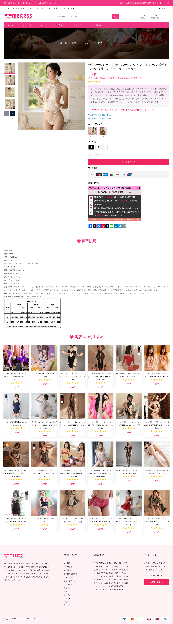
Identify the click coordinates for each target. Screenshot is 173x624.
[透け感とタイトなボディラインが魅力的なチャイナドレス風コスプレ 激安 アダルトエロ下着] (44, 406)
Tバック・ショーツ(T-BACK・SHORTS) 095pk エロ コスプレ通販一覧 (100, 520)
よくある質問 (69, 584)
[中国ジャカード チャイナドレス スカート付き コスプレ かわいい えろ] (72, 503)
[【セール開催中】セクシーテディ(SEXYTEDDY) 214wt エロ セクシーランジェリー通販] (100, 454)
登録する (67, 598)
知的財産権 (68, 570)
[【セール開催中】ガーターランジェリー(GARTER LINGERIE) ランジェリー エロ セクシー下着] (16, 454)
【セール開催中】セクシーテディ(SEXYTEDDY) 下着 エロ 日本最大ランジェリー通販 (100, 377)
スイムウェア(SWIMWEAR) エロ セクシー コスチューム (16, 423)
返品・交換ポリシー (71, 581)
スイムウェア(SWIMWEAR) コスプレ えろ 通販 (44, 375)
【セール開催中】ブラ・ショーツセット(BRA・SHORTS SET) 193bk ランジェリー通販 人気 (156, 425)
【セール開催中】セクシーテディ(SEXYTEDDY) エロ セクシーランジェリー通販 (156, 522)
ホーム (10, 25)
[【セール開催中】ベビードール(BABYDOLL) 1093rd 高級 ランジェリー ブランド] (128, 503)
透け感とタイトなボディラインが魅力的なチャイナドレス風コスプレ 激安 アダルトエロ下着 (44, 425)
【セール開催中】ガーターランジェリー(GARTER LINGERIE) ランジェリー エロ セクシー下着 (16, 473)
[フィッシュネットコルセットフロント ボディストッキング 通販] (128, 454)
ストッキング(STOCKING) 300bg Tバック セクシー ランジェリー (156, 472)
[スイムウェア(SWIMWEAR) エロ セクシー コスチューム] (16, 406)
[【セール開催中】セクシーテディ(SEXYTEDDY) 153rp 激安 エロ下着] (157, 358)
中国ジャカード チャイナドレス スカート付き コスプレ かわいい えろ (72, 520)
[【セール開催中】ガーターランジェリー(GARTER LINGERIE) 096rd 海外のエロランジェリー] (72, 454)
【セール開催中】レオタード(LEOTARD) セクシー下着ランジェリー (128, 375)
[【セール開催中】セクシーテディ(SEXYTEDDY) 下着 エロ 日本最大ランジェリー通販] (100, 358)
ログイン (67, 595)
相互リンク (68, 588)
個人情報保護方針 (70, 574)
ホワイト (103, 136)
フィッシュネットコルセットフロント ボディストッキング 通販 (128, 472)
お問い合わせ (164, 8)
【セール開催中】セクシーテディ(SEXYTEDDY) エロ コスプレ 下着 (128, 423)
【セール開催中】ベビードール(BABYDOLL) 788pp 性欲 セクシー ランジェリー (16, 377)
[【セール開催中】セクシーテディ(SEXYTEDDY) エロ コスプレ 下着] (128, 406)
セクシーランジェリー (31, 25)
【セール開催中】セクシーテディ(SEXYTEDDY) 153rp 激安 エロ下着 (156, 375)
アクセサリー (79, 25)
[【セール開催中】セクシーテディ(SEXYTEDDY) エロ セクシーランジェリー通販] (157, 503)
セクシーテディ (105, 43)
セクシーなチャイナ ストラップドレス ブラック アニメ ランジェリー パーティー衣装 (72, 377)
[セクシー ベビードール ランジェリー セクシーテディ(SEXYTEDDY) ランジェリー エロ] (72, 406)
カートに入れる (128, 162)
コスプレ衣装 (57, 25)
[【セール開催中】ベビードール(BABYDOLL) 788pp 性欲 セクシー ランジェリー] (16, 358)
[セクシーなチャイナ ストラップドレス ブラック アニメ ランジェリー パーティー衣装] (72, 358)
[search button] (115, 16)
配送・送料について (71, 577)
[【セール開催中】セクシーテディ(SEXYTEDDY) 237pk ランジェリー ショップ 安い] (100, 406)
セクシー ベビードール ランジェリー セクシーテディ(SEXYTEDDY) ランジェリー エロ (72, 425)
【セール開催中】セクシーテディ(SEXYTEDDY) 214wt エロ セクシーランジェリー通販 (100, 473)
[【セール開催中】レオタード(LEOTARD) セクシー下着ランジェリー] (128, 358)
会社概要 (67, 563)
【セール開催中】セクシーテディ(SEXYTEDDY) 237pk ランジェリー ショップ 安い (100, 425)
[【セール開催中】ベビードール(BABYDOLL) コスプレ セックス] (16, 503)
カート (66, 591)
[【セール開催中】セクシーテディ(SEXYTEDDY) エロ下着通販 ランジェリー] (44, 454)
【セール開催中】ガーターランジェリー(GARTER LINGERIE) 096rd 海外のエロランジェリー (72, 473)
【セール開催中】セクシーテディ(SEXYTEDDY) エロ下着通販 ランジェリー (44, 473)
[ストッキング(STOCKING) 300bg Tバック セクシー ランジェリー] (157, 454)
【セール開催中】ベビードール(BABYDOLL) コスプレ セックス (16, 520)
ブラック (93, 136)
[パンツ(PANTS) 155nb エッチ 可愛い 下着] (44, 503)
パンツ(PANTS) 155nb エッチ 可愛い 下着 (44, 520)
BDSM (99, 25)
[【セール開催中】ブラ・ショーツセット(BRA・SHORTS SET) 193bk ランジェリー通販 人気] (157, 406)
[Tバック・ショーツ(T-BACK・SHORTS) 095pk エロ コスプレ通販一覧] (100, 503)
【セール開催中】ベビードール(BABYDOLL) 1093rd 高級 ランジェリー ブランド (128, 522)
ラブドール (68, 605)
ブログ (66, 602)
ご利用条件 (68, 567)
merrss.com (22, 619)
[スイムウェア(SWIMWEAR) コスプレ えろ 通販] (44, 358)
